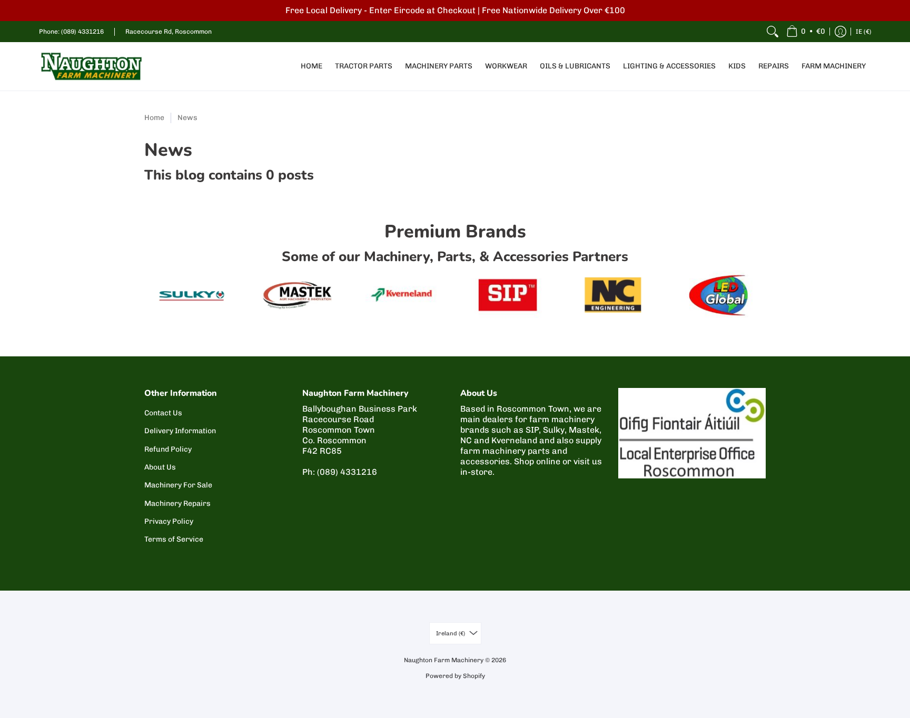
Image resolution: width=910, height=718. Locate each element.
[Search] (773, 31)
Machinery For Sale (178, 485)
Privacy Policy (168, 521)
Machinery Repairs (177, 503)
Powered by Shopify (455, 676)
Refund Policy (168, 449)
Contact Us (163, 412)
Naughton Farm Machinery (443, 660)
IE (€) (864, 31)
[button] (806, 31)
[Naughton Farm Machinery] (91, 66)
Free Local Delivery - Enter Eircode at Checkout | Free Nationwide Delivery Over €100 (455, 10)
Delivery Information (180, 430)
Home (154, 117)
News (187, 117)
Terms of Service (173, 539)
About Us (160, 467)
